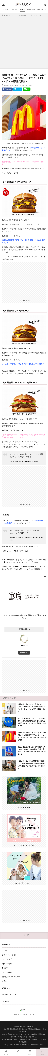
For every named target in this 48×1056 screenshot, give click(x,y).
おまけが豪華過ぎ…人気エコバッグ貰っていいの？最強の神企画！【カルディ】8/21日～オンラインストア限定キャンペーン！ (32, 721)
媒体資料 (5, 968)
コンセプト (6, 951)
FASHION (14, 10)
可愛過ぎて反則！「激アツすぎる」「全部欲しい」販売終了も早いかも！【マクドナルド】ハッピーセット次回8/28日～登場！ (32, 736)
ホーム (6, 1054)
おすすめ (24, 85)
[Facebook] (7, 89)
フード (13, 15)
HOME (6, 15)
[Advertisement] (24, 42)
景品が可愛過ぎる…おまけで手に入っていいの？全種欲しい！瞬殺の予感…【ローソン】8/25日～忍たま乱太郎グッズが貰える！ (32, 750)
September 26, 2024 (30, 461)
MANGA (40, 10)
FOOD (22, 10)
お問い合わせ (7, 964)
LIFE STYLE (5, 10)
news (29, 85)
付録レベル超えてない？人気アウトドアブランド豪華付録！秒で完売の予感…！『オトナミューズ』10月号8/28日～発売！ (32, 707)
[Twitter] (17, 89)
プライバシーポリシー (10, 955)
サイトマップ (7, 959)
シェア (18, 1054)
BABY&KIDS (31, 10)
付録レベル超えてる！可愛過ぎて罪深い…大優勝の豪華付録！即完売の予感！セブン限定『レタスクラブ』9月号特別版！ (31, 764)
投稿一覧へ (23, 652)
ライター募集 (7, 972)
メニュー (30, 1054)
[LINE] (26, 89)
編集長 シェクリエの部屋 (11, 977)
